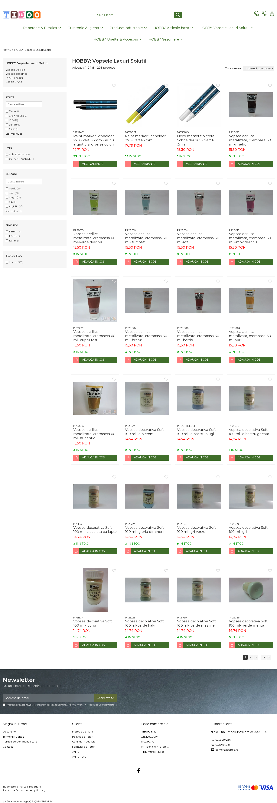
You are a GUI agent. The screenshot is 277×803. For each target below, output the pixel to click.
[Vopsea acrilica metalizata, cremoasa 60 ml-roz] (199, 203)
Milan (12, 128)
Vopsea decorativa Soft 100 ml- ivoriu (92, 623)
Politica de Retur (82, 736)
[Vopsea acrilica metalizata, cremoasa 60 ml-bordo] (199, 300)
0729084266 (222, 744)
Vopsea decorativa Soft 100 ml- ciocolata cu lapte (95, 530)
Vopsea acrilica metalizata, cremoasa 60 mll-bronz (146, 336)
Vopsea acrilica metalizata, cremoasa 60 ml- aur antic (94, 434)
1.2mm (13, 240)
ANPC (75, 751)
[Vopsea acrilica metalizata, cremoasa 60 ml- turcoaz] (147, 203)
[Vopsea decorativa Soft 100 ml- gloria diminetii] (147, 496)
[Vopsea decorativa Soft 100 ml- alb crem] (147, 398)
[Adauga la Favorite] (114, 86)
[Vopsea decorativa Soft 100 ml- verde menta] (251, 590)
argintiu (13, 206)
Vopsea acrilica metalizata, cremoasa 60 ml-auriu (250, 336)
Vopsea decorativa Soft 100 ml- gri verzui (196, 530)
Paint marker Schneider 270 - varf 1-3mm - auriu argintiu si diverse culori (93, 140)
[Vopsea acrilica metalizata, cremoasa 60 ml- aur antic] (95, 398)
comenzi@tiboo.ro (227, 749)
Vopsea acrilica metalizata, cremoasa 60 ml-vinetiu (250, 140)
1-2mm (13, 236)
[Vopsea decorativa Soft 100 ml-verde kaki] (147, 590)
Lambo (13, 124)
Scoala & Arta (14, 81)
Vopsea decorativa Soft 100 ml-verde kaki (144, 623)
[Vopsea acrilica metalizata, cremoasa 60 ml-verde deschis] (95, 203)
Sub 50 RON (16, 154)
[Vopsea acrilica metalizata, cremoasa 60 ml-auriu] (251, 300)
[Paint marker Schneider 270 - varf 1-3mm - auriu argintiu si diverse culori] (95, 105)
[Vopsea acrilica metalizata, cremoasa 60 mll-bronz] (147, 300)
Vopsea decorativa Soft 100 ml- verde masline (196, 623)
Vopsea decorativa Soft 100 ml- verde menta (248, 623)
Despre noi (9, 731)
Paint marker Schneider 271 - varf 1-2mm (145, 138)
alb (11, 201)
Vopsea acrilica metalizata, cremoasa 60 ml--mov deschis (250, 238)
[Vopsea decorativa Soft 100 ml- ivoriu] (95, 590)
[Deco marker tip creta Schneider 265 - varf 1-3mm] (199, 105)
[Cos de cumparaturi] (271, 13)
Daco (12, 111)
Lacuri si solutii (14, 77)
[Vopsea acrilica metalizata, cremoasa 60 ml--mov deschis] (251, 203)
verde (12, 188)
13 (263, 657)
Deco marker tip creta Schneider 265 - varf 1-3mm (195, 140)
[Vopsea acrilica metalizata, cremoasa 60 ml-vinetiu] (251, 105)
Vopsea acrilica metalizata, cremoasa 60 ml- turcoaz (146, 238)
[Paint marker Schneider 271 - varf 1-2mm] (147, 105)
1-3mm (13, 231)
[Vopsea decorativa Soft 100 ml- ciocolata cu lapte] (95, 496)
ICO (11, 120)
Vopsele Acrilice (15, 69)
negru (12, 197)
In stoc (13, 262)
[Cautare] (178, 15)
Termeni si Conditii (14, 736)
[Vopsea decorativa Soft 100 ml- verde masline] (199, 590)
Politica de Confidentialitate (102, 704)
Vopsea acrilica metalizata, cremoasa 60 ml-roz (198, 238)
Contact (8, 746)
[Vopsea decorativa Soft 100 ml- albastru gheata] (251, 398)
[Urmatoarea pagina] (268, 657)
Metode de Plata (82, 731)
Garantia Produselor (84, 741)
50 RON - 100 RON (20, 158)
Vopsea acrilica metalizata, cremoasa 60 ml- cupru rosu (94, 336)
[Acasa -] (22, 14)
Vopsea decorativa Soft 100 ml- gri (248, 530)
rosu (11, 193)
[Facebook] (138, 771)
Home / (8, 49)
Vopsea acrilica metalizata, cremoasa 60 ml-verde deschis (94, 238)
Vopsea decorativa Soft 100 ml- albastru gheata (249, 432)
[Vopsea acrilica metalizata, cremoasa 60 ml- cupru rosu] (95, 300)
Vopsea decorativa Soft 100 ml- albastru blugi (196, 432)
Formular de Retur (83, 746)
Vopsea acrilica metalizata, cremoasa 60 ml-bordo (198, 336)
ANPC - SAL (79, 756)
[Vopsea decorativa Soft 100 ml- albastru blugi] (199, 398)
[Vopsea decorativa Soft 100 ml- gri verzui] (199, 496)
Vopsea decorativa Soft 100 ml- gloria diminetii (144, 530)
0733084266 (223, 739)
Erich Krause (16, 115)
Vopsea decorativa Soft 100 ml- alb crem (144, 432)
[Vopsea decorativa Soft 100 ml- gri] (251, 496)
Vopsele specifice (17, 73)
